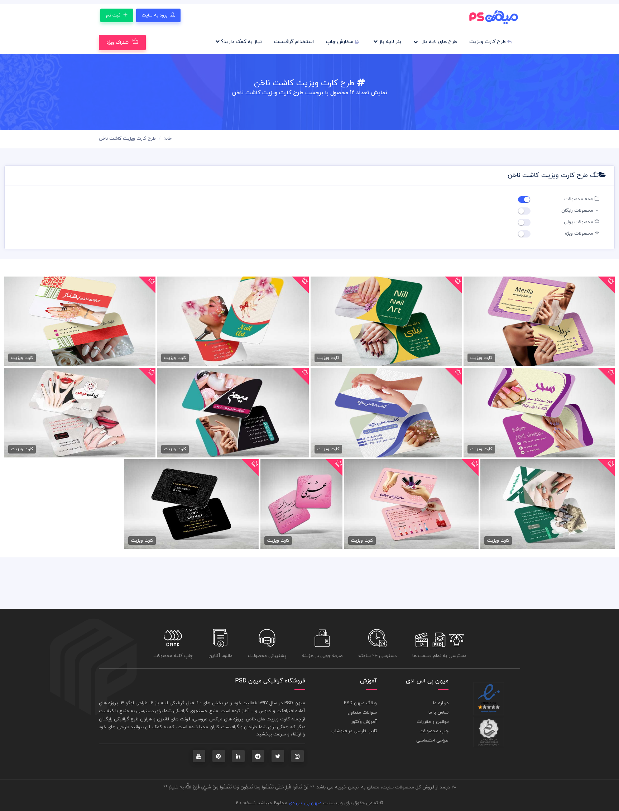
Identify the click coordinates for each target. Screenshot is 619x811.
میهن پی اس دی (305, 803)
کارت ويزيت (278, 719)
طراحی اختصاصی (432, 740)
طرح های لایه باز (438, 41)
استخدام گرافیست (294, 41)
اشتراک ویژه (118, 42)
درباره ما (440, 703)
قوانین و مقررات (432, 722)
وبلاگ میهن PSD (360, 703)
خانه (167, 138)
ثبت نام (114, 15)
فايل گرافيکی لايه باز (174, 703)
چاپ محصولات (433, 731)
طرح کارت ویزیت (488, 41)
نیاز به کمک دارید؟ (241, 41)
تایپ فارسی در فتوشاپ (354, 731)
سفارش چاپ (340, 41)
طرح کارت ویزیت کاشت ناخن (127, 138)
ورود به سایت (155, 15)
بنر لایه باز (389, 41)
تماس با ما (438, 712)
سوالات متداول (362, 712)
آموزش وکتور (364, 722)
